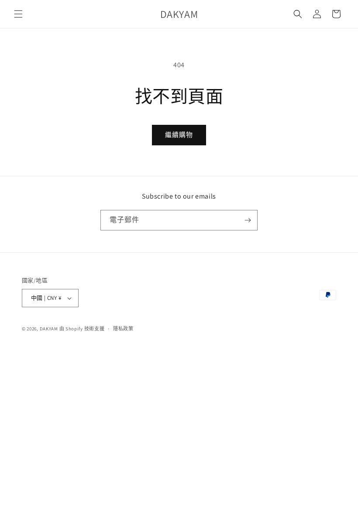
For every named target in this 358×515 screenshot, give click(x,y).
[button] (18, 14)
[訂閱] (247, 220)
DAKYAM (49, 329)
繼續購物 (179, 134)
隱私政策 (123, 329)
